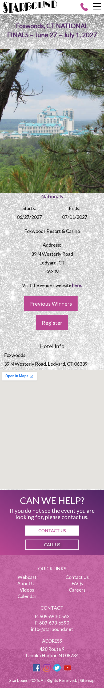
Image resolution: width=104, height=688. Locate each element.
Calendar (27, 596)
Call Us (52, 544)
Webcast (27, 577)
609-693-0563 (54, 616)
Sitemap (87, 680)
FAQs (77, 583)
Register (52, 322)
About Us (27, 583)
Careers (77, 590)
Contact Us (52, 530)
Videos (27, 590)
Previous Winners (50, 303)
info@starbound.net (52, 629)
